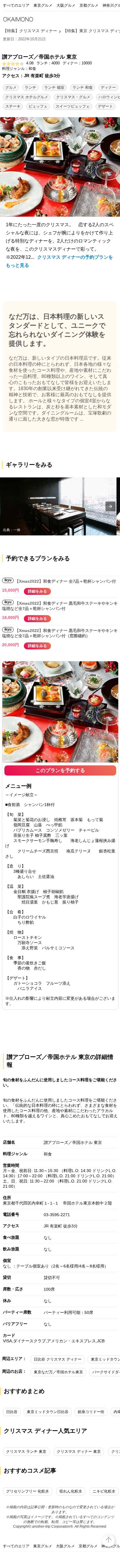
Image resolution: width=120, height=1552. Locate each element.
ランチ (30, 87)
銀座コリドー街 (91, 1412)
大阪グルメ (66, 5)
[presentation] (110, 506)
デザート (105, 106)
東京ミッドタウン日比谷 (47, 1412)
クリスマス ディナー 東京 (79, 1451)
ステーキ (12, 106)
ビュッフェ (38, 106)
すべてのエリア (16, 5)
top (108, 1535)
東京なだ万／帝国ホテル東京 (58, 1372)
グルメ (11, 87)
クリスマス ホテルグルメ (26, 97)
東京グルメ (42, 5)
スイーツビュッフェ (73, 106)
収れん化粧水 (70, 1491)
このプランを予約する (60, 770)
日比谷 (11, 1412)
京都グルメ (89, 5)
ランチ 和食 (83, 87)
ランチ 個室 (54, 87)
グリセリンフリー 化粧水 (27, 1491)
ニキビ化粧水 (104, 1491)
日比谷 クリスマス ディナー (58, 1359)
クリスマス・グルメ (73, 97)
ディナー (108, 87)
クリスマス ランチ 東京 (26, 1451)
